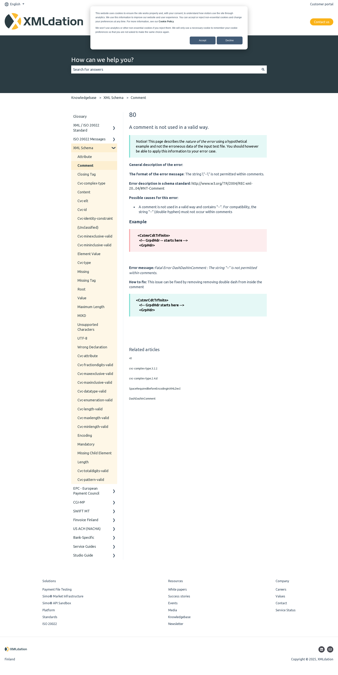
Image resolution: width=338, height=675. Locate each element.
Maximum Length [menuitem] (90, 307)
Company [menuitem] (282, 581)
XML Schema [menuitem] (83, 148)
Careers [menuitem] (281, 589)
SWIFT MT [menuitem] (81, 511)
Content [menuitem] (83, 192)
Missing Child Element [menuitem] (94, 453)
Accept (202, 40)
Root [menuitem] (81, 289)
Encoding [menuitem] (84, 435)
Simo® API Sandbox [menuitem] (56, 603)
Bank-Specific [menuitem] (83, 537)
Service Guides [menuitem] (84, 546)
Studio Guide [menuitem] (83, 555)
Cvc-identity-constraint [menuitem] (95, 218)
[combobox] (165, 69)
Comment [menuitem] (85, 165)
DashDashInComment (142, 398)
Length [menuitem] (83, 462)
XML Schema (113, 98)
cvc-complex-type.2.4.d (143, 378)
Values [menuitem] (280, 596)
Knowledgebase (83, 98)
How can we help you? (102, 59)
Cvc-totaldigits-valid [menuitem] (92, 471)
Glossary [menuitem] (80, 116)
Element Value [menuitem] (89, 254)
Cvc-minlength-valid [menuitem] (92, 426)
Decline (230, 40)
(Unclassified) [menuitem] (87, 227)
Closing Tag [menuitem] (86, 174)
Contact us (321, 22)
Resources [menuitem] (175, 581)
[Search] (263, 69)
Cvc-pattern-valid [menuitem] (90, 479)
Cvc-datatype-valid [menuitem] (91, 391)
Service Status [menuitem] (286, 610)
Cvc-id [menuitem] (82, 210)
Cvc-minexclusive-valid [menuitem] (94, 236)
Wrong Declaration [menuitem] (92, 347)
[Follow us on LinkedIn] (321, 649)
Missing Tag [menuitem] (86, 280)
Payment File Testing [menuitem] (57, 589)
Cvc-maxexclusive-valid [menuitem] (95, 374)
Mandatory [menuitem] (85, 444)
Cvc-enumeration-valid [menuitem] (94, 400)
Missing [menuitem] (83, 271)
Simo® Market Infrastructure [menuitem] (62, 596)
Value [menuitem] (81, 298)
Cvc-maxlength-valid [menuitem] (93, 418)
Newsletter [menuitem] (175, 624)
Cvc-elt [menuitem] (82, 201)
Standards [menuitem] (49, 617)
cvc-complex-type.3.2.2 (143, 368)
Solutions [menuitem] (49, 581)
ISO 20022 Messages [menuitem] (89, 139)
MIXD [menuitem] (81, 315)
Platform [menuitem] (48, 610)
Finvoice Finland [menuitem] (85, 520)
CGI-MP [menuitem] (79, 502)
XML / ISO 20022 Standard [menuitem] (86, 127)
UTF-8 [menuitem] (82, 338)
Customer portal (321, 4)
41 (130, 358)
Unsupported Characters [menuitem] (87, 327)
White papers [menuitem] (177, 589)
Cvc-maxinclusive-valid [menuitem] (94, 382)
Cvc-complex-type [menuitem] (91, 183)
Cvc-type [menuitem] (84, 262)
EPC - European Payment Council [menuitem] (86, 490)
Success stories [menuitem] (179, 596)
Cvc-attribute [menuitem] (87, 356)
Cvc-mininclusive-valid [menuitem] (94, 245)
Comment (138, 98)
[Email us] (330, 649)
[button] (114, 125)
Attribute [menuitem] (84, 157)
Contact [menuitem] (281, 603)
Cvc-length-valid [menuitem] (89, 409)
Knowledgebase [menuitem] (179, 617)
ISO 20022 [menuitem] (49, 624)
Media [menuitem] (172, 610)
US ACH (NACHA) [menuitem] (87, 529)
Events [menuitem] (173, 603)
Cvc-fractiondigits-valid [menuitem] (95, 365)
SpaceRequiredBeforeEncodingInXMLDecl (155, 388)
